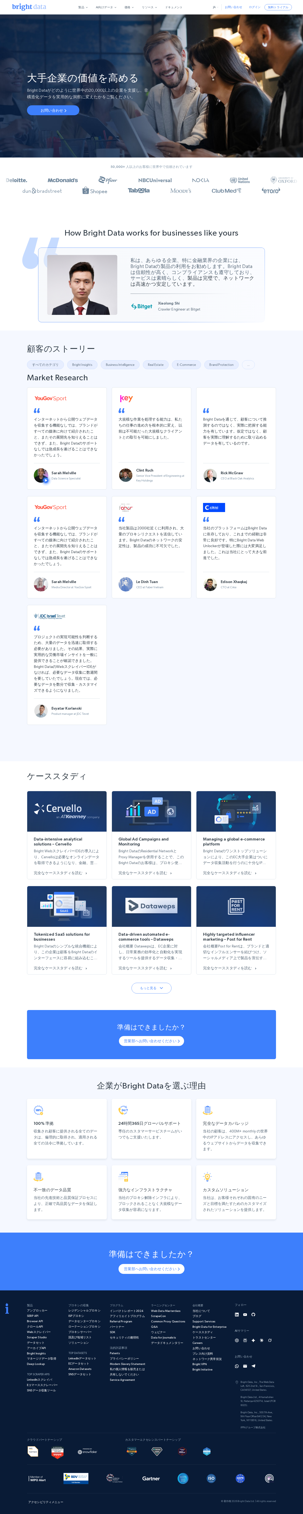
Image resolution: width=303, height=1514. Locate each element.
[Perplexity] (245, 1340)
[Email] (245, 1366)
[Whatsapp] (237, 1366)
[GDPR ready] (240, 1478)
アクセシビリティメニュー (45, 1502)
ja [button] (214, 7)
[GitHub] (253, 1314)
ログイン (255, 7)
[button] (82, 364)
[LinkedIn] (237, 1314)
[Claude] (261, 1340)
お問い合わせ (233, 7)
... (248, 365)
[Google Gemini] (253, 1340)
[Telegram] (253, 1366)
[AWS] (33, 1450)
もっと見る (148, 988)
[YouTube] (245, 1314)
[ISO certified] (211, 1478)
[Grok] (270, 1340)
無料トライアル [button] (278, 7)
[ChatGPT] (237, 1340)
